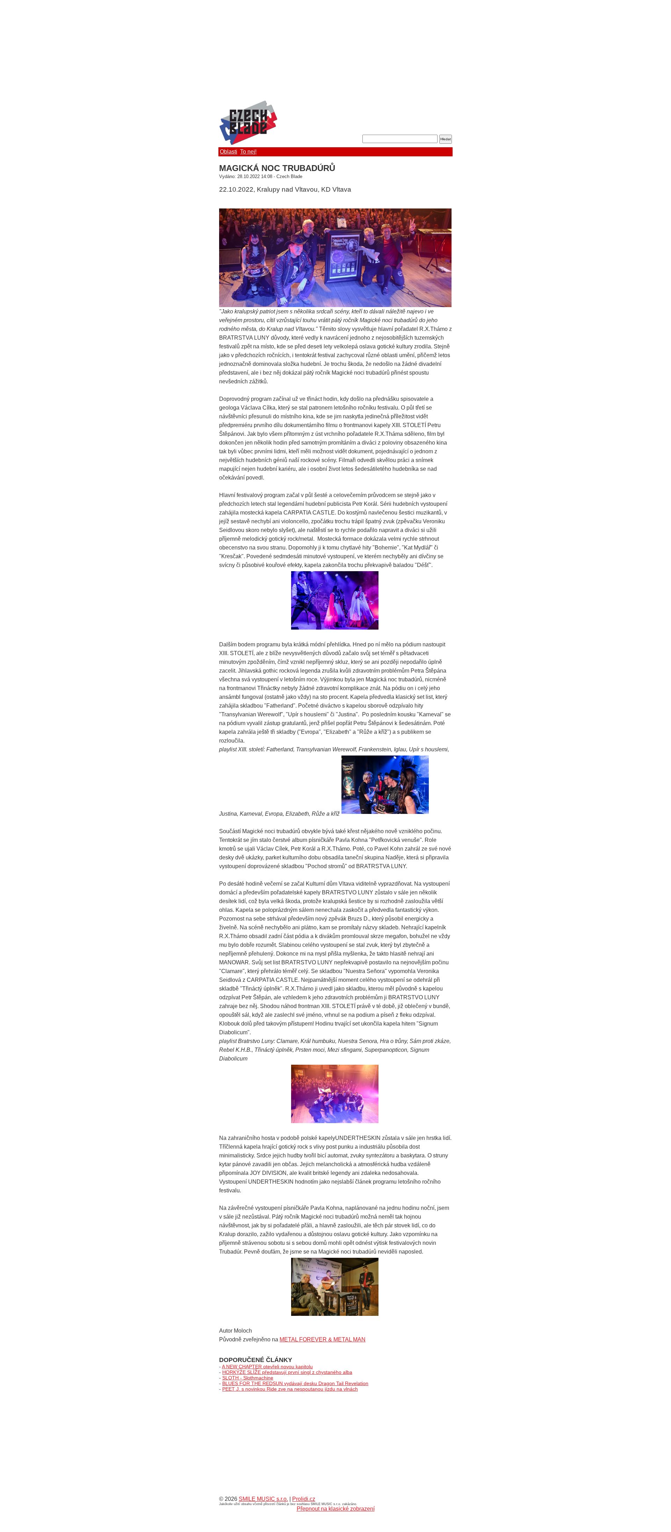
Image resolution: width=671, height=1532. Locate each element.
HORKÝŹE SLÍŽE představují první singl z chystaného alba (287, 1372)
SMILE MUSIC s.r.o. (263, 1499)
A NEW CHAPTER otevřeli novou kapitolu (267, 1366)
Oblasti (228, 152)
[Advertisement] (335, 51)
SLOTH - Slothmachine (247, 1378)
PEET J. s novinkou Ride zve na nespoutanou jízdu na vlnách (290, 1389)
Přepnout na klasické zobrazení (336, 1509)
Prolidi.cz (303, 1499)
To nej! (248, 152)
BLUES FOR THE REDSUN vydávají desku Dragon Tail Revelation (295, 1383)
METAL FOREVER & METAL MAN (323, 1339)
